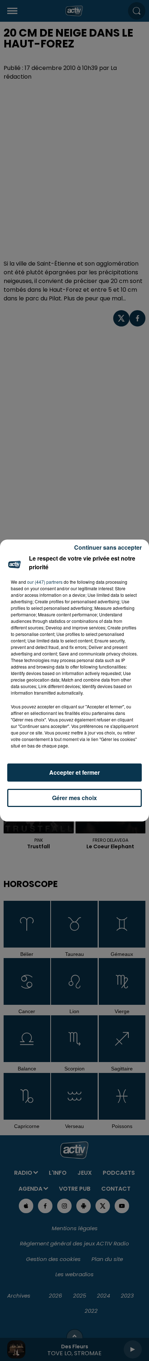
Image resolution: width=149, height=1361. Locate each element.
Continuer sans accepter (108, 547)
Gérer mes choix (74, 798)
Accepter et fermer (74, 772)
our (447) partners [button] (45, 582)
